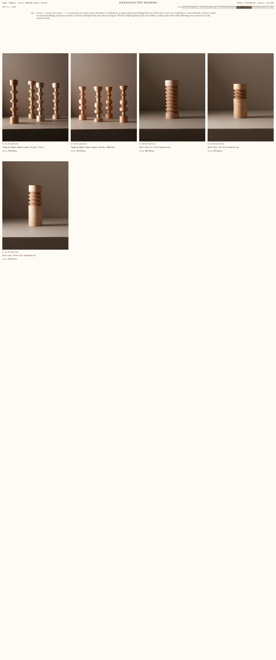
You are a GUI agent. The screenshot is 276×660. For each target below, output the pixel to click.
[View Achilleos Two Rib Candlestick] (241, 102)
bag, (270, 3)
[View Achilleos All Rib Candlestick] (172, 102)
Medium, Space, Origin (32, 3)
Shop (4, 3)
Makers (12, 3)
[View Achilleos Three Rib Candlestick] (35, 210)
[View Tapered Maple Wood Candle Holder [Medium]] (104, 102)
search (261, 3)
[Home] (138, 3)
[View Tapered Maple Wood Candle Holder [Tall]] (35, 102)
